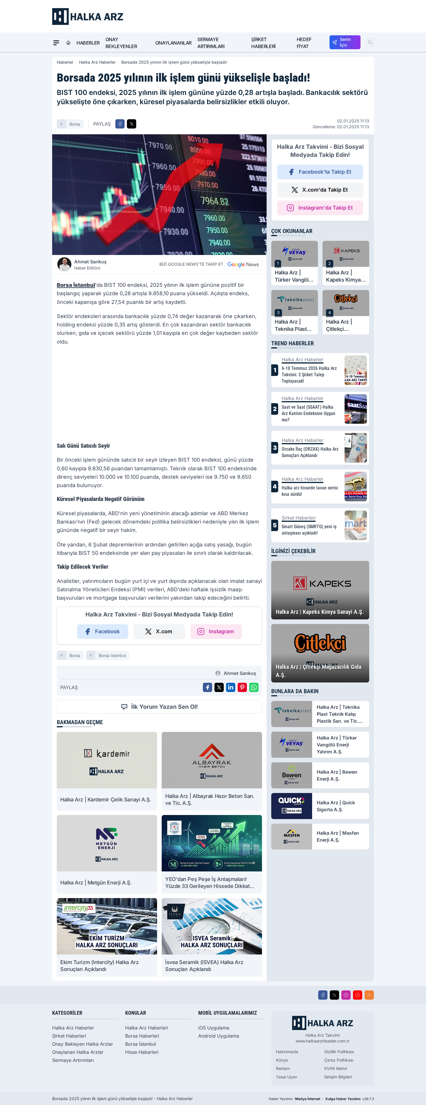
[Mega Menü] (56, 43)
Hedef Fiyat (304, 42)
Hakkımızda (287, 1051)
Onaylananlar (173, 43)
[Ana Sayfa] (68, 42)
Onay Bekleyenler (121, 42)
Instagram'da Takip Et (325, 208)
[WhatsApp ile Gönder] (253, 687)
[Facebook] (322, 995)
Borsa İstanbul (140, 1044)
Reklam (283, 1068)
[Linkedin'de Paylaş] (230, 687)
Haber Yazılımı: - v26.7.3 (321, 1099)
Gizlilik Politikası (339, 1051)
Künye (282, 1060)
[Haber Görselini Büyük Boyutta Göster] (159, 194)
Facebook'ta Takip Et (325, 172)
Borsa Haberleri (142, 1036)
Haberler (88, 43)
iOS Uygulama (213, 1028)
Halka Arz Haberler (97, 62)
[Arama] (370, 42)
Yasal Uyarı (286, 1076)
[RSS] (369, 995)
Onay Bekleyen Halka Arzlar (82, 1044)
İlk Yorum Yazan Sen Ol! (164, 706)
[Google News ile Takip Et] (243, 264)
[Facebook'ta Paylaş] (120, 124)
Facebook (107, 631)
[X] (334, 995)
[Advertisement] (159, 395)
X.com (164, 631)
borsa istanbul (112, 655)
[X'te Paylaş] (131, 124)
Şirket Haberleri (263, 42)
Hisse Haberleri (142, 1052)
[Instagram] (346, 995)
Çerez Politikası (338, 1060)
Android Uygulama (218, 1036)
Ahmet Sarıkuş (90, 264)
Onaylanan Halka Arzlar (77, 1052)
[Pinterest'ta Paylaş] (242, 687)
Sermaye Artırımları (211, 42)
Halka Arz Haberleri (146, 1028)
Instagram (221, 631)
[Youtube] (357, 995)
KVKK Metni (335, 1068)
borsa (75, 124)
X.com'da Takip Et (325, 190)
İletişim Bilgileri (338, 1076)
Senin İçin (345, 42)
